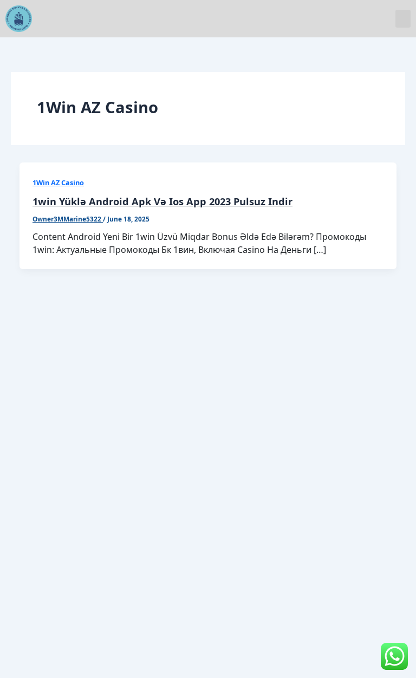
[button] (403, 19)
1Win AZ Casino (58, 182)
